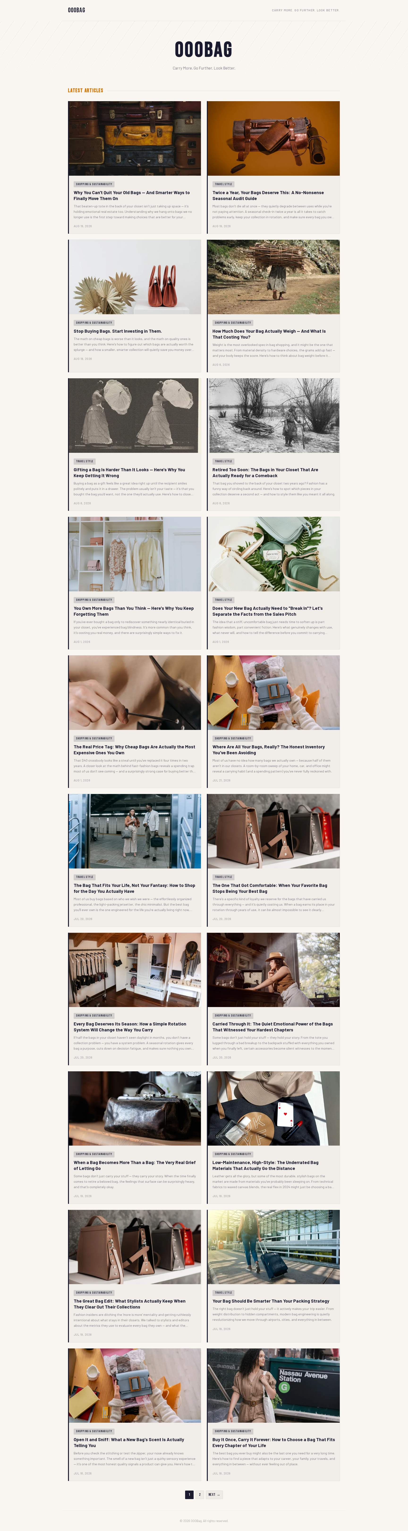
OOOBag (76, 10)
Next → (214, 1494)
